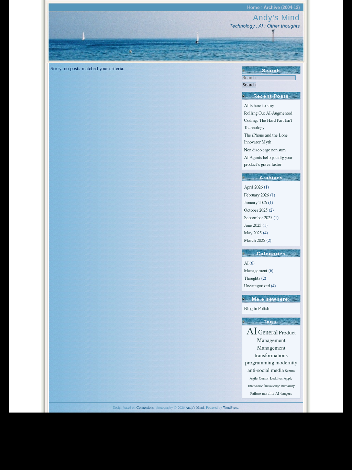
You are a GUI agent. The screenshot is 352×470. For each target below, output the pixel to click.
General (268, 332)
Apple (288, 378)
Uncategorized (257, 285)
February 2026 (256, 195)
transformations (271, 355)
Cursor (264, 378)
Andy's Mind (276, 17)
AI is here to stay (259, 105)
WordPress (230, 407)
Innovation (255, 385)
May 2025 (253, 232)
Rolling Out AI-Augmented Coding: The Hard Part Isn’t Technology (268, 120)
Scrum (290, 370)
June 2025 (252, 225)
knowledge (272, 385)
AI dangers (283, 393)
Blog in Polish (256, 308)
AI (246, 263)
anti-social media (266, 369)
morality (268, 393)
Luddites (276, 378)
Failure (255, 393)
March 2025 (254, 240)
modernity (286, 362)
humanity (288, 385)
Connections (145, 407)
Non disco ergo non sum (265, 150)
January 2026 (255, 202)
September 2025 (258, 217)
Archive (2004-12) (282, 7)
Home (253, 7)
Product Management (276, 336)
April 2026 (253, 187)
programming (259, 362)
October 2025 (255, 210)
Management (255, 270)
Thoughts (252, 278)
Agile (254, 378)
